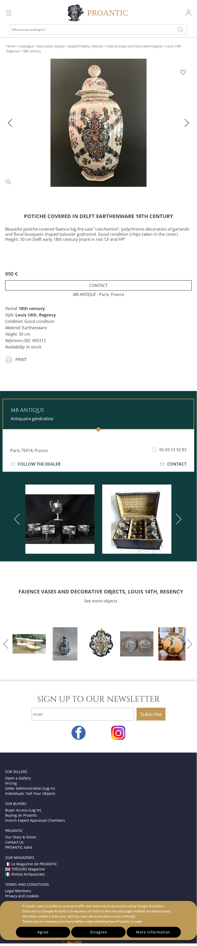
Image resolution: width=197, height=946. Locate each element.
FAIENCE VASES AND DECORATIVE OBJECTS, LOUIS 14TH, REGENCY (100, 591)
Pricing (11, 783)
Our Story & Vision (20, 837)
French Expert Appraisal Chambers (35, 820)
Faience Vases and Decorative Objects (134, 46)
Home (10, 46)
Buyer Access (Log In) (23, 810)
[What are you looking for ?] (180, 29)
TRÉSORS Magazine (28, 869)
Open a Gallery (18, 778)
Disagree (98, 932)
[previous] (18, 519)
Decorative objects (51, 46)
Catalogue (26, 46)
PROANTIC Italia (18, 847)
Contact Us (14, 842)
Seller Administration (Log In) (30, 788)
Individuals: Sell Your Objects (30, 793)
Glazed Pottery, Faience (85, 46)
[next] (177, 519)
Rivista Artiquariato (28, 874)
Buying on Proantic (21, 815)
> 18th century (30, 51)
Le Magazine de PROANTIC (34, 863)
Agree (43, 932)
